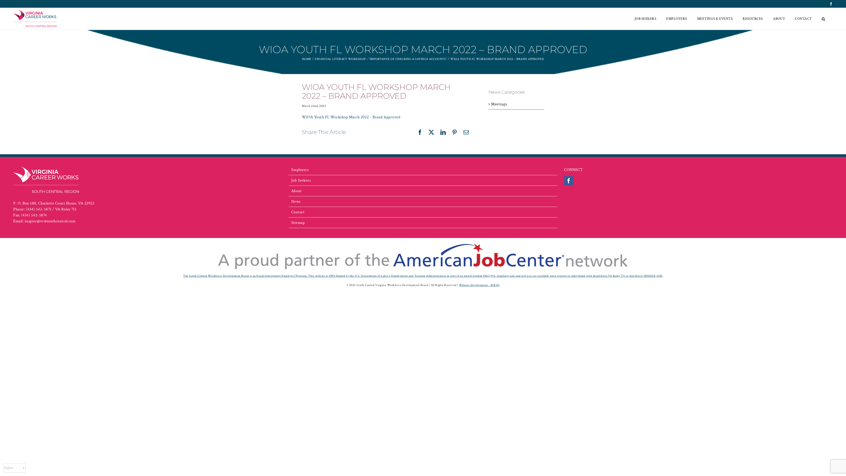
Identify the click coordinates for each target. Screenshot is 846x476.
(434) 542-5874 (34, 215)
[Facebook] (568, 180)
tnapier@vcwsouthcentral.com (50, 221)
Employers (300, 169)
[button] (823, 19)
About (296, 190)
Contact (298, 212)
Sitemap (298, 222)
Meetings (499, 104)
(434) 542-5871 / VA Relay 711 (51, 209)
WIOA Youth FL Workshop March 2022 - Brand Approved (351, 117)
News (296, 201)
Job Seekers (301, 180)
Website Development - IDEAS (479, 285)
